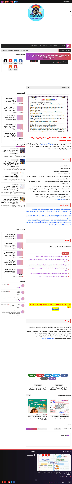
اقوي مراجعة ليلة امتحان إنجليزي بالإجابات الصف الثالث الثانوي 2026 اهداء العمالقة (13, 135)
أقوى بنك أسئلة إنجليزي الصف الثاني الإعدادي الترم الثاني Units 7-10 (53, 276)
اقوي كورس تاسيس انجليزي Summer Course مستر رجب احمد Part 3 (10, 108)
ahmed (19, 304)
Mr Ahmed (67, 476)
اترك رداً (18, 287)
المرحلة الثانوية (34, 46)
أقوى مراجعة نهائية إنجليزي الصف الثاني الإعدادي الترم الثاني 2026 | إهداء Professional (49, 273)
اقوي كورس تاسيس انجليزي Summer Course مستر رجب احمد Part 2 (10, 117)
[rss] (6, 2)
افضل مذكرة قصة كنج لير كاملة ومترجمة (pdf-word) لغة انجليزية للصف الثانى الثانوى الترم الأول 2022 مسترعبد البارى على (9, 201)
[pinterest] (8, 2)
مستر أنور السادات (17, 311)
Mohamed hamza (17, 298)
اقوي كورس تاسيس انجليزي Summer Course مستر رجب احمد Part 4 (26, 50)
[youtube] (12, 2)
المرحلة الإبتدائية (53, 46)
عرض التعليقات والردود (31, 429)
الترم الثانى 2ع (55, 62)
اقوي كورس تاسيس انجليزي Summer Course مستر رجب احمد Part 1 (10, 126)
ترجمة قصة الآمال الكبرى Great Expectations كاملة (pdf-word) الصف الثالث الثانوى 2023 (9, 151)
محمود (19, 291)
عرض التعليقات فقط (41, 429)
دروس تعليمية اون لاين (47, 144)
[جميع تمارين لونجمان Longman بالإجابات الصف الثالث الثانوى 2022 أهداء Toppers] (22, 174)
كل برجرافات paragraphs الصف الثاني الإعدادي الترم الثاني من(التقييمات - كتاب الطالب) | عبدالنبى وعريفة (47, 261)
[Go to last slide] (29, 395)
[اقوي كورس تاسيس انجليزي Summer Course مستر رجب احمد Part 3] (20, 108)
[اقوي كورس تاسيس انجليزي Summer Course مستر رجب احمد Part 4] (20, 99)
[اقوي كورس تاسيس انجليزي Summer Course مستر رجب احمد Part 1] (20, 126)
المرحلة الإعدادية (43, 46)
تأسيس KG (63, 46)
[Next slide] (27, 395)
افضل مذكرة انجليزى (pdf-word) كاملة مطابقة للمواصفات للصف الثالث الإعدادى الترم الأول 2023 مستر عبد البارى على (11, 164)
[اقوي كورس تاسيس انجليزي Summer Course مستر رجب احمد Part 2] (20, 117)
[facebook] (17, 2)
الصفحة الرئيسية (67, 1)
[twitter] (15, 2)
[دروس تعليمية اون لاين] (36, 12)
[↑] (36, 480)
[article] (37, 387)
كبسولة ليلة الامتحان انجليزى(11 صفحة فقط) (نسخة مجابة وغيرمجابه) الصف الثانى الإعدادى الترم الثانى (47, 269)
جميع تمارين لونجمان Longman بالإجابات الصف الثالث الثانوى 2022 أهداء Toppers (10, 176)
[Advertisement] (36, 32)
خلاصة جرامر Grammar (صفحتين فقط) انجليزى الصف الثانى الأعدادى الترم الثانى (51, 256)
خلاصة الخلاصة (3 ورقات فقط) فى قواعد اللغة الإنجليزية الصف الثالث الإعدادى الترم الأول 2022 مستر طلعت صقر (10, 188)
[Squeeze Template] (69, 482)
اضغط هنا (55, 309)
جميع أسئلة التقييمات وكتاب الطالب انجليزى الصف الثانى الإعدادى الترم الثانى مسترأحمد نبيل (48, 265)
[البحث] (2, 2)
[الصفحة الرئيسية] (68, 46)
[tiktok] (10, 2)
